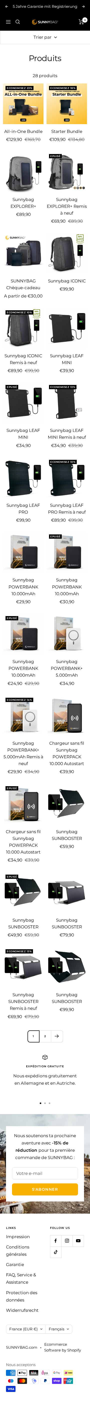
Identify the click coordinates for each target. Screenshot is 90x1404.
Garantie (15, 1264)
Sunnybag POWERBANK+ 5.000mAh (67, 668)
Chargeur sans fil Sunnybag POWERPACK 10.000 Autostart (66, 753)
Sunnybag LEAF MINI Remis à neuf (67, 434)
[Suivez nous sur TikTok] (55, 1252)
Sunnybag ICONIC (67, 280)
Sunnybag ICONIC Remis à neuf (23, 359)
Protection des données (21, 1296)
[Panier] (81, 21)
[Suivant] (57, 1036)
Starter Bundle (66, 131)
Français (56, 1329)
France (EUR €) (23, 1329)
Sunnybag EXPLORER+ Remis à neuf (67, 206)
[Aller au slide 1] (40, 1103)
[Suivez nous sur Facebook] (55, 1240)
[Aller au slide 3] (49, 1103)
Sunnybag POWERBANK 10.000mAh (23, 586)
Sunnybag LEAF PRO (23, 509)
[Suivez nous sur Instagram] (66, 1240)
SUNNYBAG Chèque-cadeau (23, 284)
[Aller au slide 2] (45, 1103)
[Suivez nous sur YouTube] (78, 1240)
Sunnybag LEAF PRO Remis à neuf (67, 509)
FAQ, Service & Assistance (21, 1278)
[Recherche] (18, 22)
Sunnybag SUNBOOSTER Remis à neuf (23, 1001)
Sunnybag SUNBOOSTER (67, 835)
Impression (18, 1236)
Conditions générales (17, 1250)
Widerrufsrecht (22, 1310)
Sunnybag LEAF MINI (67, 359)
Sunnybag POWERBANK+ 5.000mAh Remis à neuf (23, 753)
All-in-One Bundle (23, 131)
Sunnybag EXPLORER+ (23, 203)
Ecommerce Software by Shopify (62, 1347)
